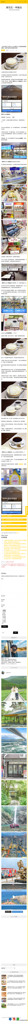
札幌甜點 (11, 565)
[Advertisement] (14, 28)
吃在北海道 (12, 561)
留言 (2, 578)
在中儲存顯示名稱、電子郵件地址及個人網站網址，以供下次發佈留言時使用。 (4, 617)
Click (26, 510)
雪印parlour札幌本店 (17, 565)
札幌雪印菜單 (19, 564)
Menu (3, 1)
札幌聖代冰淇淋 (13, 564)
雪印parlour (24, 565)
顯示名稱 (3, 595)
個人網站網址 (3, 605)
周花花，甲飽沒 (14, 7)
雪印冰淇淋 (8, 564)
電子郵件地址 (3, 600)
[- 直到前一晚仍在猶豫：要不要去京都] (14, 792)
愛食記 (3, 50)
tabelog (3, 529)
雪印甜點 (3, 567)
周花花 (7, 50)
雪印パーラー (6, 565)
